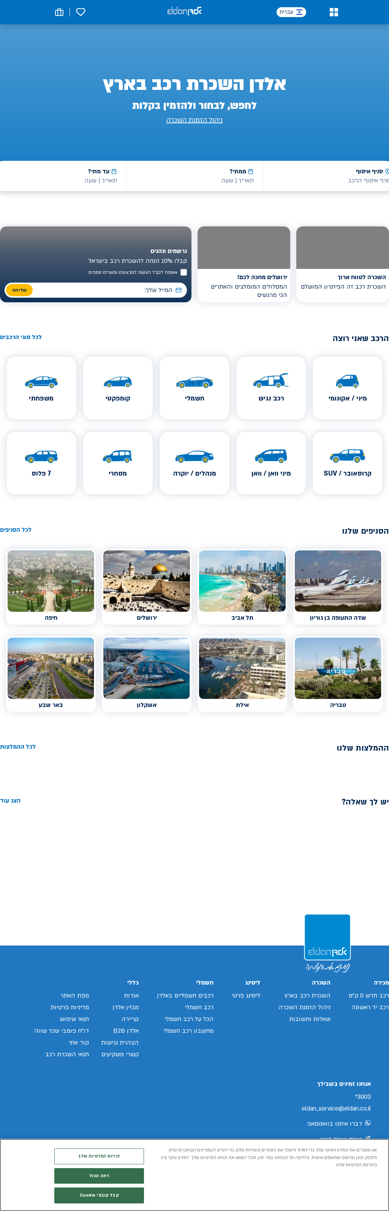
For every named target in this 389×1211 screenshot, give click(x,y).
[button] (333, 12)
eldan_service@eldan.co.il (336, 1108)
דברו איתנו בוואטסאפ (334, 1124)
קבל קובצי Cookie (99, 1195)
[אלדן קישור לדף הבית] (184, 12)
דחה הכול (99, 1176)
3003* (363, 1097)
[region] (194, 1175)
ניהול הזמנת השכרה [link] (194, 120)
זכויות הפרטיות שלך (99, 1156)
